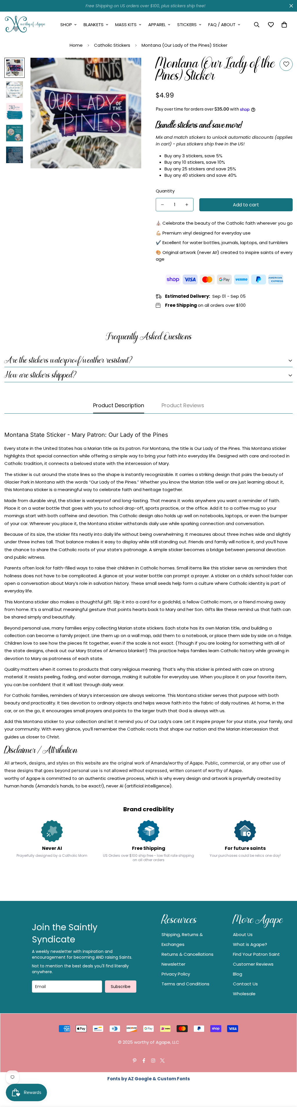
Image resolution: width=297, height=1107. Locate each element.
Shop (66, 24)
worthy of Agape (186, 763)
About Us (243, 934)
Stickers (187, 24)
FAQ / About (222, 24)
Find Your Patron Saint (256, 954)
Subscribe (121, 986)
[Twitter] (162, 1060)
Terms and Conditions (185, 984)
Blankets (94, 24)
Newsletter (173, 964)
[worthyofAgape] (25, 25)
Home (76, 45)
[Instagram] (153, 1060)
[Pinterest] (134, 1060)
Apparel (157, 24)
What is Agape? (250, 944)
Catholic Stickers (112, 45)
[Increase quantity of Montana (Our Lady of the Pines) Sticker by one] (186, 204)
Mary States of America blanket (110, 651)
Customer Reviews (253, 964)
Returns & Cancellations (187, 954)
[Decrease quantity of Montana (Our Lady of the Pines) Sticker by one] (162, 204)
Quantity (165, 191)
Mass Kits (126, 24)
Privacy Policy (176, 974)
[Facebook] (144, 1060)
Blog (237, 974)
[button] (284, 24)
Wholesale (244, 994)
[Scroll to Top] (285, 1075)
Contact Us (245, 984)
